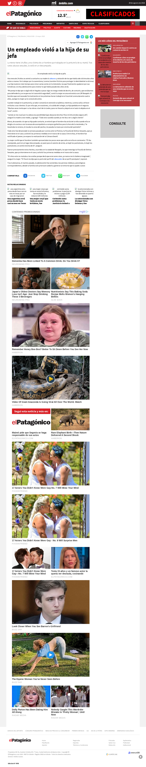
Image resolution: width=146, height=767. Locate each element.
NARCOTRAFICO (117, 71)
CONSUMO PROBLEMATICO (34, 731)
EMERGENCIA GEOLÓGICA (125, 731)
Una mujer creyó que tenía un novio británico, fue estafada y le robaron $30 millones (39, 203)
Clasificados (104, 24)
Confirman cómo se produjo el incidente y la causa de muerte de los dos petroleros (124, 59)
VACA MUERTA (116, 55)
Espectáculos (88, 24)
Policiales (34, 24)
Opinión (44, 745)
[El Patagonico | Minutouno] (54, 3)
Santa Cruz (73, 24)
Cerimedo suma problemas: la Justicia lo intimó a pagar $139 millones (61, 202)
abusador (58, 159)
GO (88, 731)
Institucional (127, 745)
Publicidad (126, 743)
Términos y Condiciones (80, 745)
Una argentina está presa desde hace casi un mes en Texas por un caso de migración (16, 203)
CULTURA (66, 28)
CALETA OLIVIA (89, 28)
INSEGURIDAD (35, 28)
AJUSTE (57, 28)
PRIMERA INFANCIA (78, 731)
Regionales (20, 24)
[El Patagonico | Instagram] (20, 3)
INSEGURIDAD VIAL (118, 45)
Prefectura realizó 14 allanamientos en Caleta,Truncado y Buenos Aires (123, 77)
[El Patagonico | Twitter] (10, 3)
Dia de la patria (96, 731)
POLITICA (47, 28)
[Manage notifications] (140, 757)
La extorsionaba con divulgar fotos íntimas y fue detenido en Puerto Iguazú (84, 203)
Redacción (112, 745)
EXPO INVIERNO (110, 731)
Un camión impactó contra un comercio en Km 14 (125, 49)
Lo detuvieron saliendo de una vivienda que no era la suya (123, 89)
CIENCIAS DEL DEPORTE (15, 731)
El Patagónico (12, 36)
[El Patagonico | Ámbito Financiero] (66, 3)
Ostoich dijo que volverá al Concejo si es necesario (123, 99)
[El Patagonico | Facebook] (15, 3)
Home (9, 24)
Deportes (60, 24)
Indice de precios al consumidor (58, 731)
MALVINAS (77, 28)
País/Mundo (47, 24)
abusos (53, 78)
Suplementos (127, 740)
